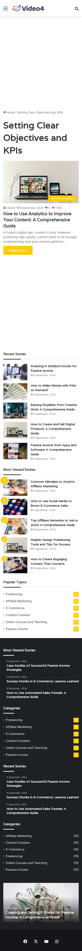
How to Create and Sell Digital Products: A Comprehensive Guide (53, 428)
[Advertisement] (41, 61)
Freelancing (14, 594)
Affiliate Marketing (18, 601)
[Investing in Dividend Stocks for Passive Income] (15, 372)
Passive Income (17, 629)
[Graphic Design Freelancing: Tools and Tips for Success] (15, 546)
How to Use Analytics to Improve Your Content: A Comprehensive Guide (37, 220)
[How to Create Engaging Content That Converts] (15, 565)
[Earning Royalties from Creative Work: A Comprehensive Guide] (15, 411)
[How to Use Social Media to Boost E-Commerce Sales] (15, 507)
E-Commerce (15, 608)
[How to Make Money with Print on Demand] (15, 391)
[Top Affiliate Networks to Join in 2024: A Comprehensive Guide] (15, 526)
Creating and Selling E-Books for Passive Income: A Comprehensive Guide (39, 914)
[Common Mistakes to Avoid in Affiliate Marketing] (15, 487)
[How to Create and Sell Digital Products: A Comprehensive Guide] (15, 430)
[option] (41, 902)
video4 (11, 207)
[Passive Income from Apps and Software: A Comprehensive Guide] (15, 451)
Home (10, 112)
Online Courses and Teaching (26, 622)
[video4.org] (28, 8)
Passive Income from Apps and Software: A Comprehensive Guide (53, 449)
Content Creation (18, 615)
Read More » (18, 250)
